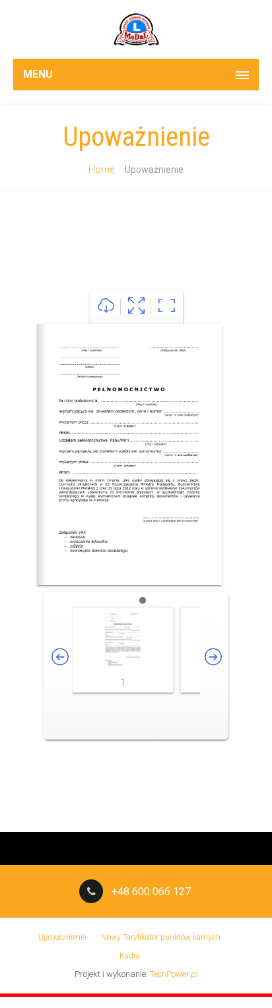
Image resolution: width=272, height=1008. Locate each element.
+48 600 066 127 (151, 891)
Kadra (129, 956)
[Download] (106, 307)
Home (101, 169)
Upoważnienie (62, 937)
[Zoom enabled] (166, 307)
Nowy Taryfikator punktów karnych (161, 937)
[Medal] (136, 29)
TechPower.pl (174, 974)
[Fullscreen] (136, 307)
